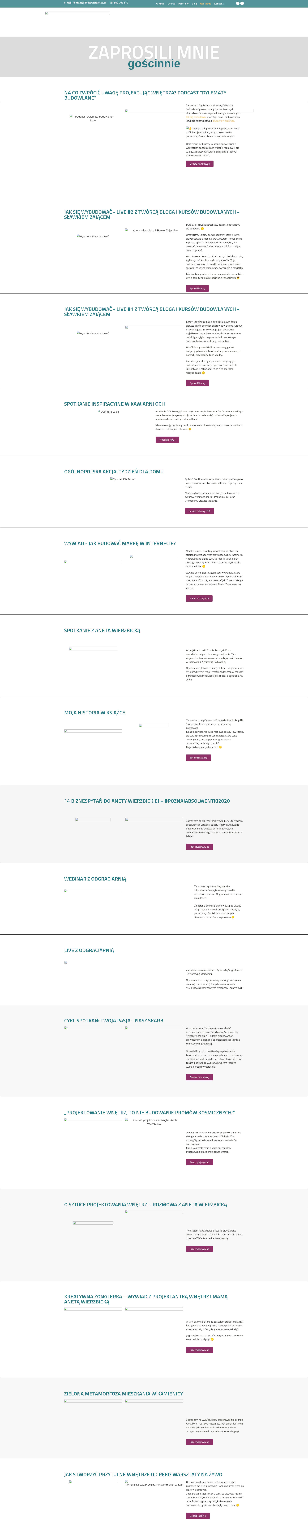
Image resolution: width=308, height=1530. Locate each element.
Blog (194, 3)
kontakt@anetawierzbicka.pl (89, 2)
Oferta (171, 3)
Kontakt (219, 3)
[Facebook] (238, 3)
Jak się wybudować (196, 117)
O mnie (160, 3)
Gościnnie (205, 3)
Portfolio (183, 3)
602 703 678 (121, 2)
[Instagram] (242, 3)
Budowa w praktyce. (224, 121)
